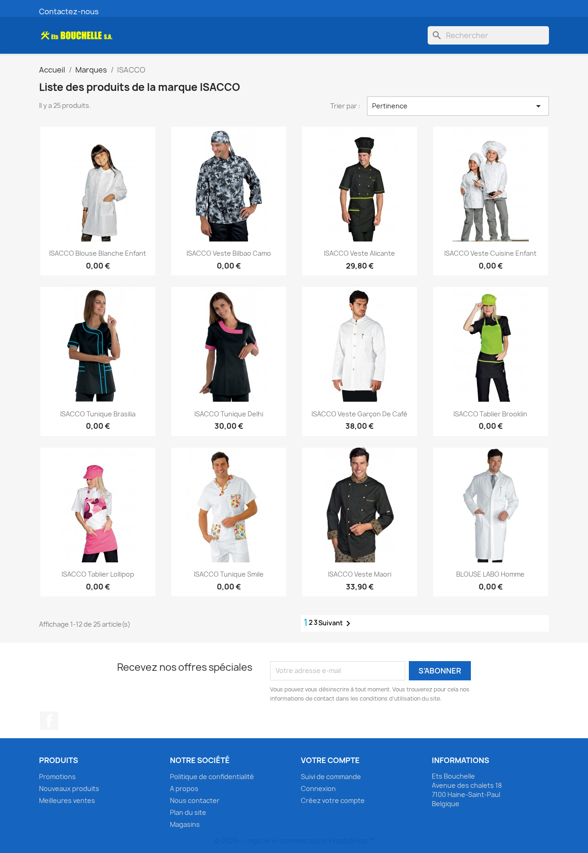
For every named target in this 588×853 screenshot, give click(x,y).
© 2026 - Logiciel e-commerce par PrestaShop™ (294, 841)
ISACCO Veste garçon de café (359, 414)
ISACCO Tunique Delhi (228, 414)
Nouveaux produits (69, 788)
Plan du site (188, 812)
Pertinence (458, 106)
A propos (184, 788)
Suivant (336, 623)
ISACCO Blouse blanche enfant (97, 253)
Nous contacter (195, 800)
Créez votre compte (333, 800)
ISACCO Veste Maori (359, 574)
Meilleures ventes (67, 800)
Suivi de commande (331, 776)
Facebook (49, 721)
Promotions (57, 776)
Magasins (185, 824)
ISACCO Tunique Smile (229, 574)
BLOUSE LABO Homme (490, 574)
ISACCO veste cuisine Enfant (490, 253)
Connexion (318, 788)
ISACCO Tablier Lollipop (98, 574)
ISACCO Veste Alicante (359, 253)
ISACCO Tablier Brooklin (490, 414)
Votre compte (330, 760)
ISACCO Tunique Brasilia (98, 414)
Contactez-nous (69, 11)
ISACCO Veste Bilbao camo (229, 253)
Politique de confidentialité (212, 776)
